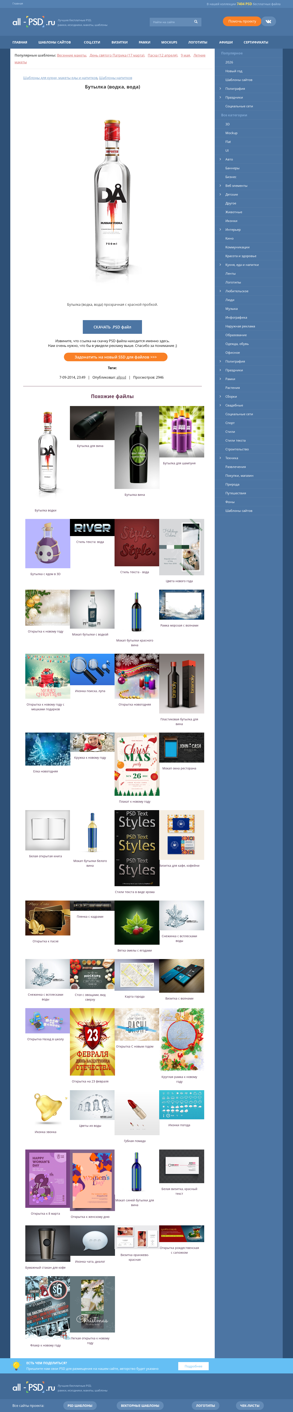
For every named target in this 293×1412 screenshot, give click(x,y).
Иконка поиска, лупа (90, 691)
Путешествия (235, 493)
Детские (231, 194)
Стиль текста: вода (90, 542)
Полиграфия (235, 88)
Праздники (234, 97)
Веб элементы (236, 185)
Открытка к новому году (45, 631)
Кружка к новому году (90, 757)
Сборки (231, 396)
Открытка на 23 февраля (90, 1081)
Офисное (232, 352)
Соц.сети (92, 42)
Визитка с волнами (179, 998)
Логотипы (197, 42)
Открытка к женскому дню (90, 1217)
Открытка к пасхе (46, 941)
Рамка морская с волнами (179, 625)
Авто (229, 159)
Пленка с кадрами (90, 916)
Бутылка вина (135, 495)
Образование (236, 335)
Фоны (230, 502)
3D (227, 124)
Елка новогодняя (45, 771)
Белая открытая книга (45, 856)
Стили (230, 431)
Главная (17, 3)
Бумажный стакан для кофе (45, 1267)
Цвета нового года (179, 581)
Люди (229, 300)
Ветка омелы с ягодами (135, 950)
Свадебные (234, 405)
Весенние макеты (71, 55)
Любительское (236, 291)
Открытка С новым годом (134, 1046)
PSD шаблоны (80, 1405)
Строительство (237, 449)
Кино (229, 238)
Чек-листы (250, 1405)
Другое (230, 203)
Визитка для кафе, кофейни (179, 865)
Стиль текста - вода (134, 572)
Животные (233, 212)
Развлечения (235, 467)
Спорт (230, 423)
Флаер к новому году (45, 1345)
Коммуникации (237, 247)
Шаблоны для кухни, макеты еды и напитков (60, 77)
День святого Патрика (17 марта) (117, 55)
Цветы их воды (90, 1126)
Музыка (231, 308)
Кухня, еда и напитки (242, 264)
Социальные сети (239, 106)
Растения (232, 387)
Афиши (226, 42)
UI (227, 150)
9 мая (185, 55)
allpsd (121, 377)
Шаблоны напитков (115, 77)
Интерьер (233, 229)
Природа (232, 484)
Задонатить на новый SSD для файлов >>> (116, 357)
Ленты (230, 273)
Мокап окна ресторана (179, 768)
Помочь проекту (242, 21)
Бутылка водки (45, 510)
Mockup (231, 133)
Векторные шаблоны (140, 1405)
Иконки (231, 221)
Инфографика (236, 317)
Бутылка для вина (90, 446)
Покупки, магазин (239, 475)
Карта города (135, 996)
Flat (228, 141)
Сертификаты (256, 42)
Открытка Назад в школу (45, 1039)
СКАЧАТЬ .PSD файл (112, 327)
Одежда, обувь (237, 344)
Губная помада (135, 1141)
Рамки (144, 42)
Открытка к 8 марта (45, 1213)
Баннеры (232, 168)
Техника (231, 458)
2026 (229, 62)
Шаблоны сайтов (54, 42)
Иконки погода (179, 1125)
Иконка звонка (45, 1132)
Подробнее (193, 1366)
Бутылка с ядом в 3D (45, 574)
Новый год (233, 71)
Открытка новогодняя (135, 704)
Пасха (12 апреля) (162, 55)
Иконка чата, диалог (90, 1261)
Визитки (120, 42)
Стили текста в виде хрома (135, 892)
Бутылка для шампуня (179, 463)
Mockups (169, 42)
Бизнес (230, 177)
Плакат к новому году (134, 801)
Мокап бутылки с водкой (90, 634)
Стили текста (235, 440)
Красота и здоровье (240, 256)
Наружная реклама (240, 326)
